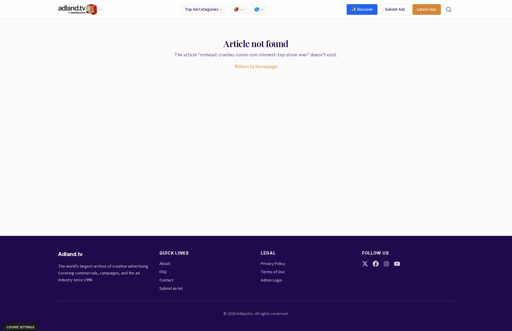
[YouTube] (397, 264)
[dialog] (20, 326)
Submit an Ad (171, 289)
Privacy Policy (273, 264)
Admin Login (271, 280)
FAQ (163, 272)
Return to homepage (256, 66)
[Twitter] (365, 264)
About (164, 264)
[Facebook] (376, 264)
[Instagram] (386, 264)
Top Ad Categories (201, 9)
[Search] (448, 9)
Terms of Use (273, 272)
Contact (166, 280)
